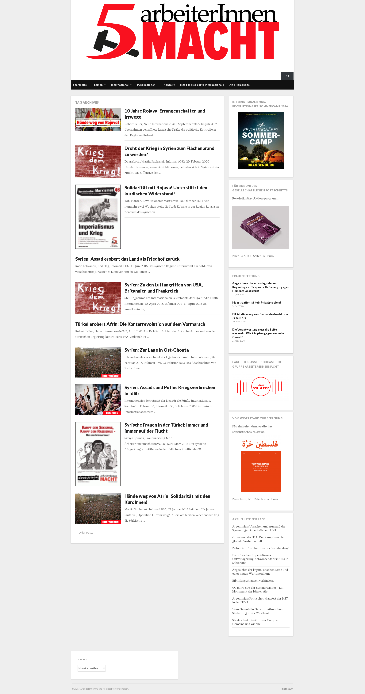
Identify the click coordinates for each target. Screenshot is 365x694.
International (120, 84)
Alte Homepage (239, 84)
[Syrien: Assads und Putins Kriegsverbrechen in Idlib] (98, 399)
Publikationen (146, 84)
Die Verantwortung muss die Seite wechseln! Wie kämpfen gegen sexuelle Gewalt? (258, 333)
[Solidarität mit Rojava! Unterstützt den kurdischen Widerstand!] (98, 217)
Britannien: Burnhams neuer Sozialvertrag (260, 548)
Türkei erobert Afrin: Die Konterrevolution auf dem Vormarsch (140, 324)
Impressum (287, 688)
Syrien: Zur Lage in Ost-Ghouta (157, 350)
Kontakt (169, 84)
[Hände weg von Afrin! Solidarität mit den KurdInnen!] (98, 508)
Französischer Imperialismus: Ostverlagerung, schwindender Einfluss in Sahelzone (260, 559)
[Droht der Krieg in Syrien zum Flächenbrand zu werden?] (98, 161)
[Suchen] (287, 76)
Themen (97, 84)
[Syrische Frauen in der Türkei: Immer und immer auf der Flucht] (98, 454)
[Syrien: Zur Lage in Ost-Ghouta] (98, 362)
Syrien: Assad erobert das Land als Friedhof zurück (127, 259)
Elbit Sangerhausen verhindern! (253, 580)
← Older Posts (84, 532)
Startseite (80, 84)
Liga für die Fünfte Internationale (202, 84)
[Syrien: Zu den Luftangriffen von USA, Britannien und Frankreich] (98, 298)
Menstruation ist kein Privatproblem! (256, 302)
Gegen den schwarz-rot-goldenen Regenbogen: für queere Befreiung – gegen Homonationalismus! (260, 287)
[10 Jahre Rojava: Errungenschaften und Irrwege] (98, 119)
